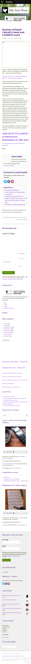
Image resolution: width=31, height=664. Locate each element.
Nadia (4, 38)
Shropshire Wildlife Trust (9, 308)
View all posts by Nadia (9, 165)
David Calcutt (8, 210)
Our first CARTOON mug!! (21, 219)
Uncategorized (7, 336)
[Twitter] (5, 181)
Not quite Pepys (17, 38)
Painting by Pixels (7, 332)
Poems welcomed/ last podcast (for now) (11, 387)
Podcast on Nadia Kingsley (8, 383)
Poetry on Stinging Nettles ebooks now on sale (12, 373)
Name (21, 253)
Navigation (9, 2)
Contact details (5, 637)
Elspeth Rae (19, 456)
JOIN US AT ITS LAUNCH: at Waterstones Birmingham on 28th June (15, 136)
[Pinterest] (12, 181)
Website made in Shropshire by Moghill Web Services (13, 656)
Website (19, 266)
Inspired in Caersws (8, 327)
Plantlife (5, 306)
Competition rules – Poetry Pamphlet (11, 479)
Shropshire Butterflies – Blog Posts (15, 362)
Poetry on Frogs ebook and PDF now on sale (11, 376)
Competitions (7, 477)
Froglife (5, 304)
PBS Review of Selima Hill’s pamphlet (12, 405)
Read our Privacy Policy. (13, 556)
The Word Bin (7, 334)
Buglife (5, 303)
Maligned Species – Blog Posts (13, 368)
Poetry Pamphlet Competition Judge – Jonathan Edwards (16, 480)
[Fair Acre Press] (15, 12)
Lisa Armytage (5, 463)
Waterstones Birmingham (14, 212)
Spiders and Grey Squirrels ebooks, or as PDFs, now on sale (15, 380)
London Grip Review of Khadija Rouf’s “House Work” (15, 398)
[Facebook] (9, 181)
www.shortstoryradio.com (15, 468)
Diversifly (6, 325)
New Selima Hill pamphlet (9, 396)
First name (5, 540)
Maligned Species (7, 329)
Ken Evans (15, 210)
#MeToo (5, 323)
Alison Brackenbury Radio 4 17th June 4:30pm (14, 217)
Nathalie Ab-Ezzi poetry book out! (11, 400)
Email (4, 546)
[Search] (27, 415)
